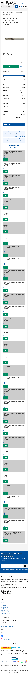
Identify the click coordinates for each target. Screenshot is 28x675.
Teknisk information (5, 613)
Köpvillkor (3, 608)
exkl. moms (24, 6)
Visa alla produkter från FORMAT (12, 118)
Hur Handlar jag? (4, 607)
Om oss (2, 602)
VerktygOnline (6, 639)
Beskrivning (7, 124)
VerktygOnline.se (7, 637)
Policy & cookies (4, 610)
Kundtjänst (3, 605)
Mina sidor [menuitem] (22, 3)
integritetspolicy (25, 569)
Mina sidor (3, 604)
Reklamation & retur (5, 611)
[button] (2, 3)
